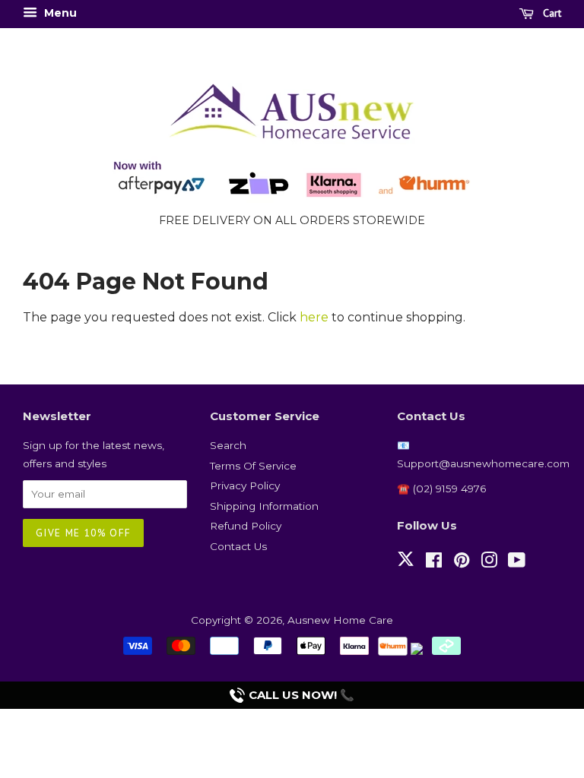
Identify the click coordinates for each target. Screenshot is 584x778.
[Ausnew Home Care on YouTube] (516, 563)
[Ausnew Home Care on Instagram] (489, 563)
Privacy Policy (245, 485)
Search (228, 445)
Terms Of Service (253, 466)
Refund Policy (245, 526)
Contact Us (238, 546)
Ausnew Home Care (340, 620)
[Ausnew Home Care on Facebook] (434, 563)
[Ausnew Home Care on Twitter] (405, 567)
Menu (59, 13)
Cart (550, 13)
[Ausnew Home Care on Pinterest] (461, 563)
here (314, 317)
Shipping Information (264, 506)
